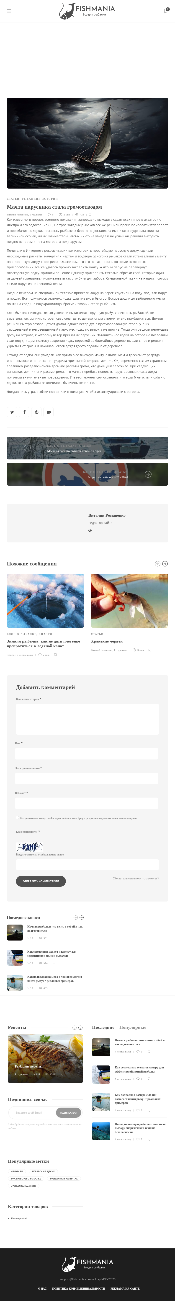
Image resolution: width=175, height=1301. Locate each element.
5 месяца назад (25, 654)
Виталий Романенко (17, 214)
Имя (19, 743)
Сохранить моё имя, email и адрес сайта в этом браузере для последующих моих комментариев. (78, 818)
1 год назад (36, 214)
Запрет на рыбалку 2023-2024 (108, 477)
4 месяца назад (123, 1051)
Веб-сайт (21, 793)
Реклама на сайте (125, 1288)
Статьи (13, 198)
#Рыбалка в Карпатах (64, 1178)
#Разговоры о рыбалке (26, 1178)
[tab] (103, 1027)
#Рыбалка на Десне (23, 1185)
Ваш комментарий (28, 699)
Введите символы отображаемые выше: (40, 854)
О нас (42, 1288)
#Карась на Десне (43, 1171)
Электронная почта (28, 768)
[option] (45, 614)
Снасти (45, 634)
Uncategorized (19, 1218)
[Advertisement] (87, 57)
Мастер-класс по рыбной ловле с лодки (74, 451)
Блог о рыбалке (62, 445)
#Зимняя (17, 1171)
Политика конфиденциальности (78, 1288)
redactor (11, 654)
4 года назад (120, 650)
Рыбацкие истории (40, 198)
